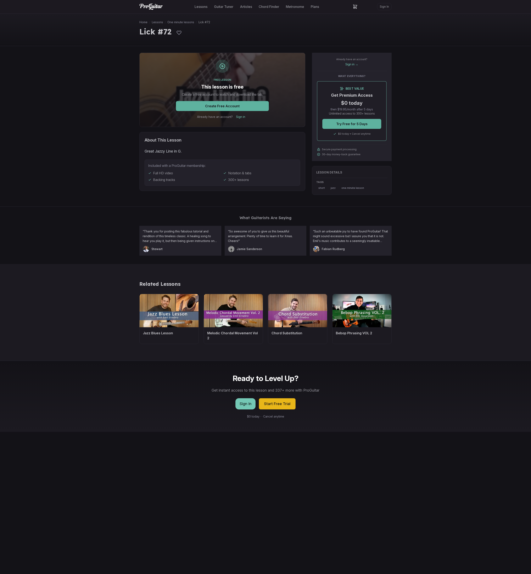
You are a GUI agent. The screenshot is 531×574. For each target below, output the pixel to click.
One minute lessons (180, 22)
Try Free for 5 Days (352, 124)
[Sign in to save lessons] (179, 33)
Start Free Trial (277, 404)
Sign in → (351, 64)
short (321, 187)
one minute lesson (352, 187)
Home (143, 22)
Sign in (240, 116)
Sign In (384, 6)
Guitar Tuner (223, 7)
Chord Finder (269, 7)
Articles (246, 7)
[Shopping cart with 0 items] (355, 6)
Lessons (201, 7)
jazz (333, 187)
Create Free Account (222, 106)
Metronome (295, 7)
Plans (315, 7)
